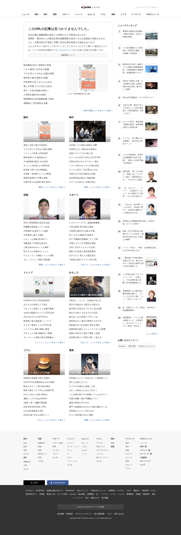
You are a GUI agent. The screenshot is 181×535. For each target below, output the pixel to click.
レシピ (113, 494)
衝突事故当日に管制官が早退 (37, 65)
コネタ (84, 446)
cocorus (73, 494)
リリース (143, 443)
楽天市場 (132, 346)
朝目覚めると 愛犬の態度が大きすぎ (85, 321)
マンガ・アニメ (73, 446)
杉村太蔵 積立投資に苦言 (34, 406)
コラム (103, 14)
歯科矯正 (146, 494)
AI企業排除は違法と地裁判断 (82, 178)
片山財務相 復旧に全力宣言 (35, 161)
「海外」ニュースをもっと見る (96, 187)
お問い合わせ (119, 514)
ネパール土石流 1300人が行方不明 (84, 157)
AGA (87, 498)
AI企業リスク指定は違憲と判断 (83, 145)
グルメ (69, 457)
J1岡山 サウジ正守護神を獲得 (82, 243)
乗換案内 (130, 494)
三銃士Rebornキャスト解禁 (35, 247)
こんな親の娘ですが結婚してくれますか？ (88, 394)
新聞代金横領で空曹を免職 (35, 178)
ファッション (72, 461)
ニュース (25, 14)
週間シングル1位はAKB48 (35, 398)
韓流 (39, 457)
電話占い (136, 490)
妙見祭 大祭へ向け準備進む (35, 169)
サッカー (56, 450)
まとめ (26, 454)
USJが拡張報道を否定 (33, 411)
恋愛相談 (90, 494)
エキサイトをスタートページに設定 (90, 507)
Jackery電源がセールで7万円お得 (38, 312)
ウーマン (105, 494)
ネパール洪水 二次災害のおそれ (83, 169)
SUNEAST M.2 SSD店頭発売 (36, 300)
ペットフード (78, 498)
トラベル (99, 454)
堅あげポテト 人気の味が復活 (36, 386)
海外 (45, 14)
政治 (25, 450)
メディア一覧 (145, 450)
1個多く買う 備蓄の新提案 (35, 402)
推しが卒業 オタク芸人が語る (37, 86)
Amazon (122, 346)
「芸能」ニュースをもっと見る (50, 264)
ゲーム (69, 450)
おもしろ (91, 14)
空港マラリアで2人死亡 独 (81, 153)
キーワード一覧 (146, 454)
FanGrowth (70, 490)
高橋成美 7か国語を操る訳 (35, 243)
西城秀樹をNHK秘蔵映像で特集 (38, 99)
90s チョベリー (102, 457)
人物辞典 (143, 457)
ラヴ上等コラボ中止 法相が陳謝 (37, 149)
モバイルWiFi (62, 494)
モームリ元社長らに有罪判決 (36, 165)
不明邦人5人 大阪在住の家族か (83, 149)
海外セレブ (42, 454)
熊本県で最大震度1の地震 (35, 77)
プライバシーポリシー (83, 514)
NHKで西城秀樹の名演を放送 (36, 222)
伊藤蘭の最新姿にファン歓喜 (36, 227)
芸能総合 (41, 443)
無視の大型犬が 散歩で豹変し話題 (84, 333)
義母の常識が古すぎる (79, 402)
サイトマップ (145, 461)
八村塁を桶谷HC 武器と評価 (82, 231)
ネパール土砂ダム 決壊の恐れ (82, 182)
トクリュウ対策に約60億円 (35, 153)
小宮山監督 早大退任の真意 (81, 227)
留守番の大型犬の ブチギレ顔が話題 (85, 308)
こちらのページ (65, 50)
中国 (25, 465)
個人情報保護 (99, 514)
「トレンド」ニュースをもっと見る (48, 342)
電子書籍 (104, 498)
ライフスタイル (102, 450)
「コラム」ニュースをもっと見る (49, 420)
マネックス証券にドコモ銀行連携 (38, 308)
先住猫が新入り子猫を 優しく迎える (85, 337)
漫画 (113, 14)
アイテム (120, 490)
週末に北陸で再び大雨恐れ (35, 145)
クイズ (123, 14)
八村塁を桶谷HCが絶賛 (34, 94)
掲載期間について (68, 55)
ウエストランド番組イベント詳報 (38, 255)
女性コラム (100, 446)
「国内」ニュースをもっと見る (50, 187)
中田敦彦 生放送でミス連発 (35, 231)
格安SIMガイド (31, 494)
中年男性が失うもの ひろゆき (37, 82)
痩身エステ (95, 498)
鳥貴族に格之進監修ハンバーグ (37, 321)
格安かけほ (51, 494)
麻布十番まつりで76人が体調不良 (38, 390)
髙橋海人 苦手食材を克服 (35, 103)
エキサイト (154, 7)
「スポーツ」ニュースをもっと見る (94, 264)
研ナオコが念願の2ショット (36, 251)
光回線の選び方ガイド (54, 490)
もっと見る (151, 333)
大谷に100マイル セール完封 (82, 247)
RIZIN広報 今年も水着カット (36, 415)
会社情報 (60, 514)
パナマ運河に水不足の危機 (36, 69)
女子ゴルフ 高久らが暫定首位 (82, 255)
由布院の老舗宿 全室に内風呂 (36, 378)
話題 (112, 446)
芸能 (55, 14)
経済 (25, 446)
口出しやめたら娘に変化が (35, 394)
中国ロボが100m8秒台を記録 (82, 174)
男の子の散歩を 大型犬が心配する (84, 304)
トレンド (78, 14)
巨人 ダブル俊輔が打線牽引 (81, 235)
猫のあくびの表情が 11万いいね (83, 317)
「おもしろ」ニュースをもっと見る (94, 342)
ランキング (136, 14)
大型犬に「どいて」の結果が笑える (85, 300)
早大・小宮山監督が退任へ (36, 90)
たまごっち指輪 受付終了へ (35, 239)
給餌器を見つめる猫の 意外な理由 (84, 325)
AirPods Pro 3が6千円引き (35, 317)
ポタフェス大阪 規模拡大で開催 (37, 333)
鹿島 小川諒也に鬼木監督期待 (82, 251)
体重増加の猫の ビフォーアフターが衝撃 (87, 329)
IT (68, 454)
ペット (84, 454)
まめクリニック (83, 490)
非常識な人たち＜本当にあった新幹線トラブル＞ (89, 378)
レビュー (70, 443)
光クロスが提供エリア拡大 (35, 304)
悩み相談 (81, 494)
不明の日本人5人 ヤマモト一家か (84, 161)
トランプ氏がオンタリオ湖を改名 (84, 165)
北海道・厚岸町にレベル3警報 (37, 174)
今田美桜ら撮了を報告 (33, 235)
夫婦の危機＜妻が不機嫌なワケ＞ (84, 398)
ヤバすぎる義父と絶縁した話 (82, 386)
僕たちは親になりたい (79, 382)
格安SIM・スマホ (149, 490)
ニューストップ (142, 7)
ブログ (128, 490)
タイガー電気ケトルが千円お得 (37, 325)
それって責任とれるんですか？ (83, 390)
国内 (36, 14)
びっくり (85, 443)
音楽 (39, 450)
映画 (39, 446)
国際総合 (26, 462)
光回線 (42, 494)
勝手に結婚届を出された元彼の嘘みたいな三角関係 (89, 406)
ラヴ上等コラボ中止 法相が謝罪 (38, 73)
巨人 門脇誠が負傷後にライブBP (83, 239)
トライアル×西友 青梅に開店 (36, 329)
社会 (25, 443)
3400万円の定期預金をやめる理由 (39, 382)
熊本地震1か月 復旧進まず (35, 157)
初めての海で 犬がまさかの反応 (83, 312)
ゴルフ (55, 454)
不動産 (138, 494)
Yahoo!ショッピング (147, 346)
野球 (54, 446)
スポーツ (65, 14)
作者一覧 (143, 446)
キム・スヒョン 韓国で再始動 (36, 259)
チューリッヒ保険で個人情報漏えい (39, 337)
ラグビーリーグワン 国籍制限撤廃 (84, 222)
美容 (153, 494)
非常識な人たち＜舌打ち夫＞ (82, 411)
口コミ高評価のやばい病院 (81, 415)
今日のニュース (152, 14)
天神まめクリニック (98, 490)
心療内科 (111, 490)
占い (98, 494)
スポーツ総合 (58, 443)
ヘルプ (142, 465)
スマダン (99, 443)
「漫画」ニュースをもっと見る (96, 420)
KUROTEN (40, 490)
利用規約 (69, 514)
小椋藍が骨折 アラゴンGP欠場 (82, 259)
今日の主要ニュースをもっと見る (97, 110)
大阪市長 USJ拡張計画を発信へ (37, 182)
